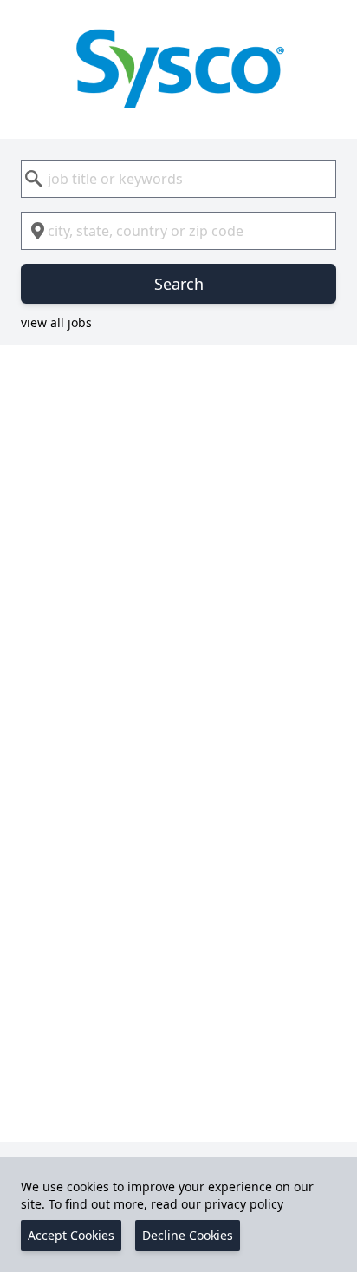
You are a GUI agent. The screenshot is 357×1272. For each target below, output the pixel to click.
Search (179, 283)
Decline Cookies (187, 1235)
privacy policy (243, 1204)
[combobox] (178, 179)
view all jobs (56, 322)
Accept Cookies (71, 1235)
